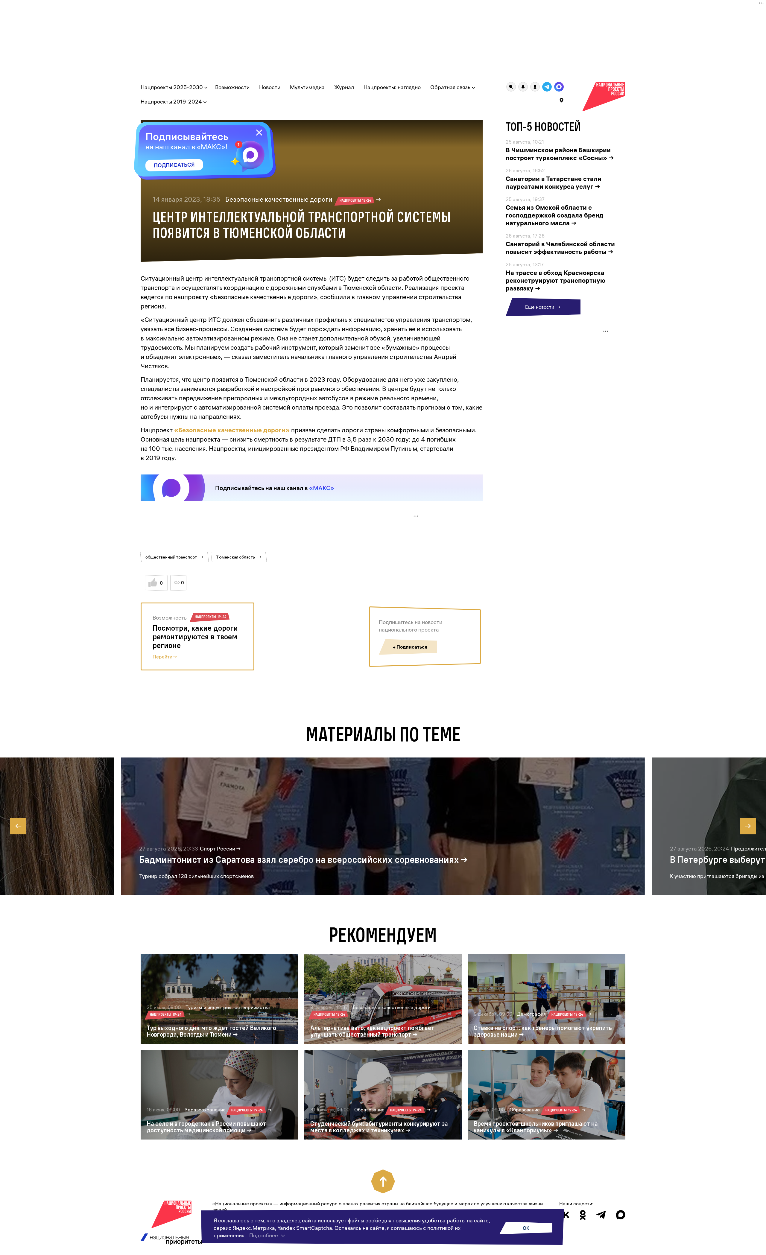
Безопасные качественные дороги (298, 199)
